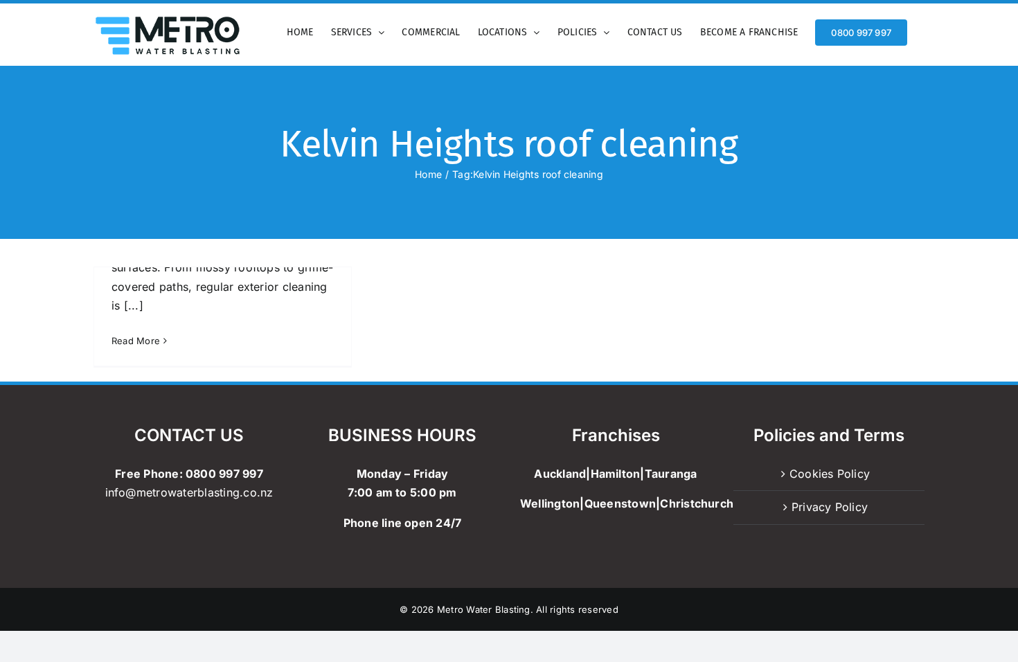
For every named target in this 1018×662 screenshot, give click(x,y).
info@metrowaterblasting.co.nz (189, 492)
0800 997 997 (224, 474)
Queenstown (620, 503)
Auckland (560, 474)
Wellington (550, 503)
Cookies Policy (829, 474)
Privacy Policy (830, 507)
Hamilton (616, 474)
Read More (135, 340)
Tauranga (671, 474)
